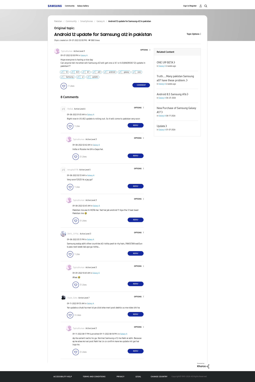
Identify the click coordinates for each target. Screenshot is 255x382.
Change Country (159, 377)
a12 (99, 72)
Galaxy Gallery (83, 6)
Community (70, 6)
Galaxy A (84, 55)
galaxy (126, 72)
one (139, 72)
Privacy (120, 377)
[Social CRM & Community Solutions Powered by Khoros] (203, 365)
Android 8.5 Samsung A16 (171, 94)
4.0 (77, 72)
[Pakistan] (55, 6)
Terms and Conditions (94, 377)
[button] (145, 50)
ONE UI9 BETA (165, 62)
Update (161, 126)
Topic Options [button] (193, 34)
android (112, 72)
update (95, 77)
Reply (135, 125)
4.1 (88, 72)
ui (83, 77)
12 (67, 72)
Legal (138, 377)
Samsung (69, 77)
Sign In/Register (190, 6)
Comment (141, 85)
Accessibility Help (62, 377)
